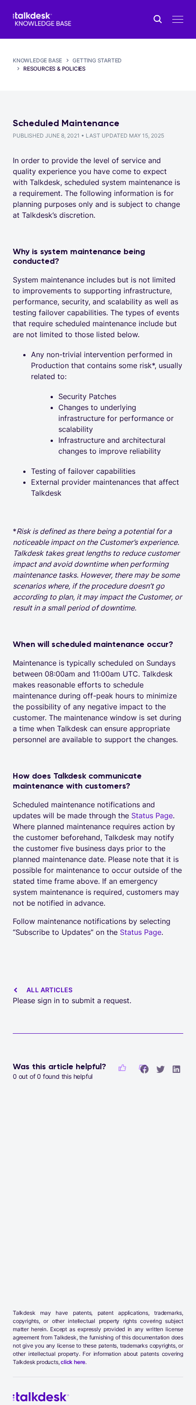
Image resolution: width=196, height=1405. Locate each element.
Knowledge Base (37, 60)
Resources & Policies (54, 68)
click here (73, 1362)
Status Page (152, 815)
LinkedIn (176, 1069)
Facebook (144, 1069)
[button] (122, 1068)
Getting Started (97, 60)
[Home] (42, 19)
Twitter (160, 1069)
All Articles (49, 990)
